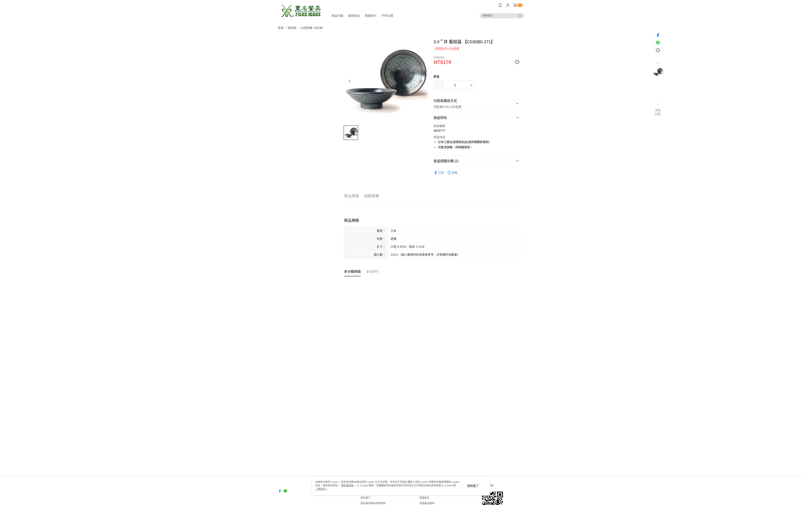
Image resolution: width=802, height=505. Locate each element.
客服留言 (424, 497)
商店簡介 (365, 497)
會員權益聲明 (426, 503)
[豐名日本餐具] (301, 11)
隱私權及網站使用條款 (373, 503)
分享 (441, 172)
